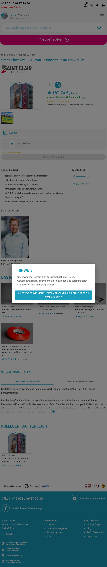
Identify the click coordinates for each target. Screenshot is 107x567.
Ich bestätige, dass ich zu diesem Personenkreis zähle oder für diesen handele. (53, 295)
